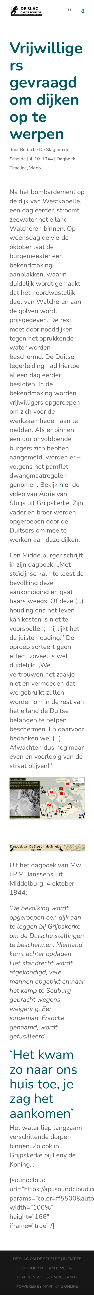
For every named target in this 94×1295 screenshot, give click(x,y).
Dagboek (66, 159)
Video (35, 168)
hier (64, 484)
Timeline (18, 168)
